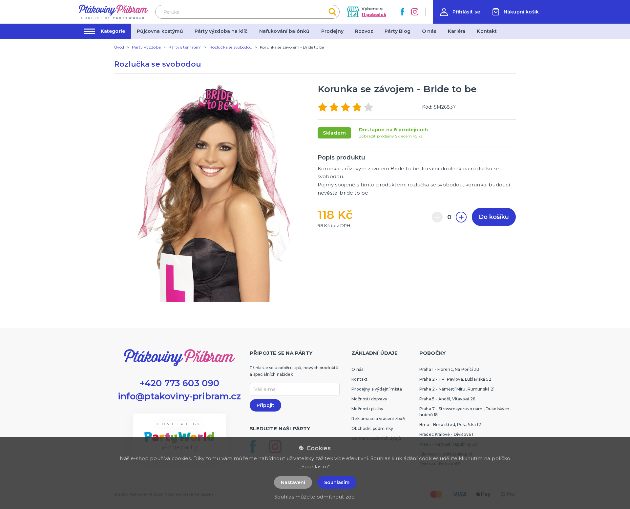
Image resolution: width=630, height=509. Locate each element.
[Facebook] (402, 11)
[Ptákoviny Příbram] (113, 12)
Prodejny (332, 31)
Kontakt (487, 31)
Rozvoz (364, 31)
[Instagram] (414, 11)
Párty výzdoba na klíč (221, 31)
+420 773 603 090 (179, 383)
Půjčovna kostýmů (160, 31)
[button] (460, 12)
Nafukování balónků (284, 31)
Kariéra (456, 31)
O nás (429, 31)
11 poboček (374, 14)
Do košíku (494, 217)
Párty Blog (397, 31)
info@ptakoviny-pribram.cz (179, 396)
